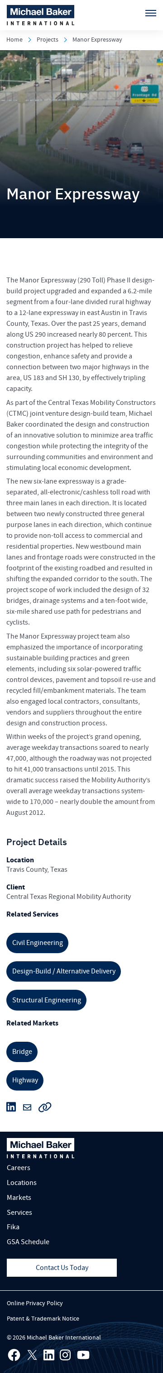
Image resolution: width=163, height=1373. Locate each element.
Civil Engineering (37, 942)
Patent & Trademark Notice (43, 1319)
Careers (18, 1167)
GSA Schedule (28, 1241)
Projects (47, 40)
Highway (25, 1080)
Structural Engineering (46, 1000)
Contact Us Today (62, 1267)
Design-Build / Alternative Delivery (63, 971)
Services (19, 1212)
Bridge (22, 1051)
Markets (19, 1197)
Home (14, 40)
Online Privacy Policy (35, 1303)
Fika (13, 1227)
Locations (22, 1182)
